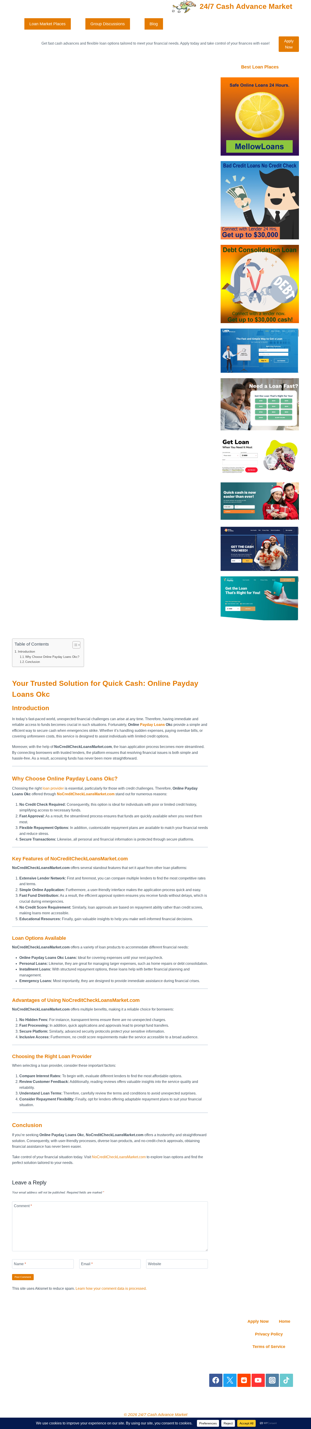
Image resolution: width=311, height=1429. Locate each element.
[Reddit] (244, 1380)
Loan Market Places (47, 24)
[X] (230, 1380)
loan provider (53, 788)
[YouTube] (258, 1380)
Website (154, 1264)
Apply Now (289, 44)
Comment (23, 1206)
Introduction (26, 651)
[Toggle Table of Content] (74, 645)
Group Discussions (107, 24)
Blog (154, 24)
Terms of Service (268, 1346)
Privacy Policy (269, 1334)
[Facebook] (216, 1380)
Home (284, 1321)
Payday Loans (152, 725)
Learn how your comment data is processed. (111, 1288)
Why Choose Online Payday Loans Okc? (52, 657)
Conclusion (32, 662)
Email (87, 1264)
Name (20, 1264)
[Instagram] (272, 1380)
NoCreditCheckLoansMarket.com (119, 1157)
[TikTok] (286, 1380)
